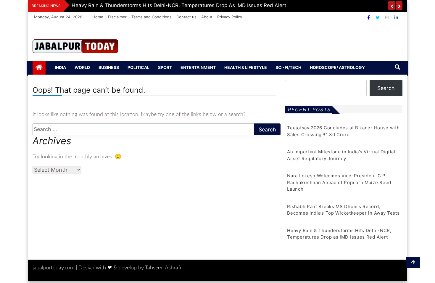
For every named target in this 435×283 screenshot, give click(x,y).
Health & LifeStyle (245, 67)
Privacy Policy (229, 17)
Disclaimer (117, 17)
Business (109, 67)
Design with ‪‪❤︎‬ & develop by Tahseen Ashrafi (129, 268)
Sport (165, 67)
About (206, 17)
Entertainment (198, 67)
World (82, 67)
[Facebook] (369, 17)
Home (97, 17)
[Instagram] (387, 17)
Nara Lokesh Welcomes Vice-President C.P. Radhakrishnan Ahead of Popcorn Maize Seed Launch (339, 182)
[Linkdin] (396, 17)
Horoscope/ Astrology (337, 67)
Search (386, 88)
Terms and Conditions (151, 17)
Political (138, 67)
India (60, 67)
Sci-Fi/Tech (288, 67)
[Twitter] (378, 17)
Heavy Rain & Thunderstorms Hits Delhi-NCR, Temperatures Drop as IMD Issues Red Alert (179, 5)
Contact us (186, 17)
